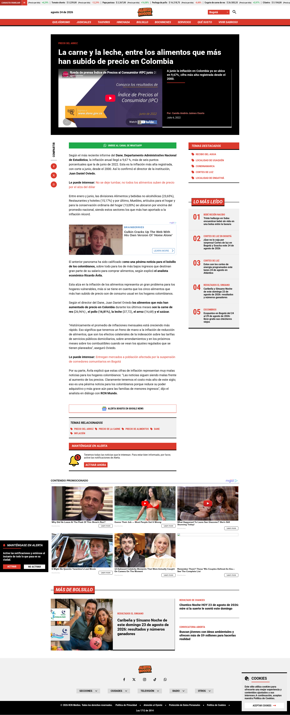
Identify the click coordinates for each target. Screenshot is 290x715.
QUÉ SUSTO (205, 22)
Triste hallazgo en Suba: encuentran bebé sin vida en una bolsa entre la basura (219, 221)
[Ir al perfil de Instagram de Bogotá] (144, 679)
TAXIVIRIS (104, 22)
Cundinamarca (205, 166)
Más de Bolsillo (74, 589)
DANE (157, 429)
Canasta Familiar (11, 3)
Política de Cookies (264, 698)
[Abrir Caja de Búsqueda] (234, 12)
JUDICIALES (84, 22)
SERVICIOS (184, 22)
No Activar (34, 566)
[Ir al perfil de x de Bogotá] (133, 679)
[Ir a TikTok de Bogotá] (155, 679)
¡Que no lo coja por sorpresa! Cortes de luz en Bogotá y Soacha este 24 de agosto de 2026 (219, 244)
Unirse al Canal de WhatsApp (125, 145)
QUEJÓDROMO (61, 22)
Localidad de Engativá (210, 178)
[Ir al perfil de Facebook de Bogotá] (124, 679)
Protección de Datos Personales (184, 705)
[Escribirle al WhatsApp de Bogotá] (165, 679)
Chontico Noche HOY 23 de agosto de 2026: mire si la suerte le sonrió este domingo (209, 606)
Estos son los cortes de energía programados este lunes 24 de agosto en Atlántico (218, 268)
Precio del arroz (83, 429)
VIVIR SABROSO (228, 22)
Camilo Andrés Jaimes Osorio (188, 113)
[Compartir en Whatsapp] (54, 184)
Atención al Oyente (153, 705)
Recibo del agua (206, 154)
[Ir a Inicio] (145, 12)
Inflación (79, 433)
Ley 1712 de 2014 (145, 710)
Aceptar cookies (262, 705)
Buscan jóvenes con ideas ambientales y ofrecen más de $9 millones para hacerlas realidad (207, 635)
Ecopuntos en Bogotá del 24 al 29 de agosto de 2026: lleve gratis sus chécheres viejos (219, 317)
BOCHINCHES (163, 22)
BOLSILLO (142, 22)
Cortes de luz (204, 172)
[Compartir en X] (54, 175)
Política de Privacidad (126, 705)
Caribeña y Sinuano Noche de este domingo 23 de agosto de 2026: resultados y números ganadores (218, 293)
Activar (11, 566)
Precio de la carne (109, 429)
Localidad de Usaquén (210, 160)
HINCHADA (123, 22)
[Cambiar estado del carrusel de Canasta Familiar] (24, 2)
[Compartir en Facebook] (54, 166)
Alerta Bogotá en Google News (125, 408)
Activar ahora (95, 465)
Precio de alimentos (137, 429)
